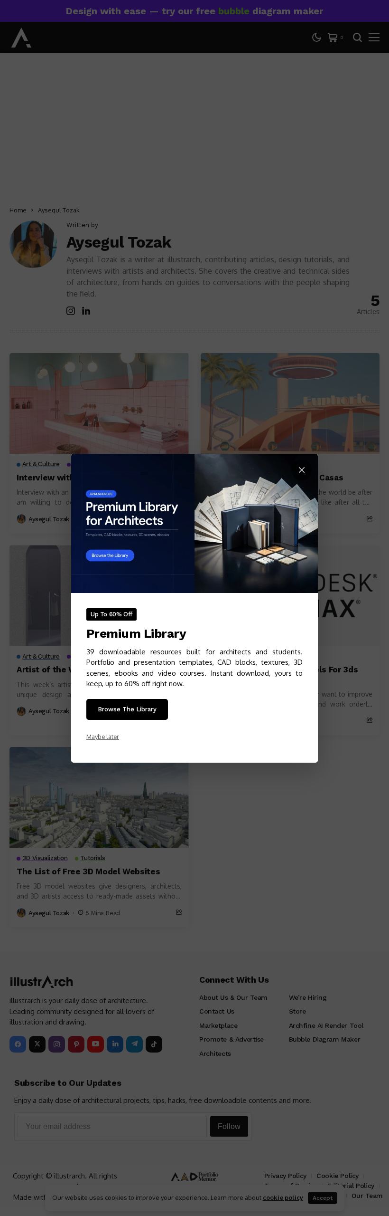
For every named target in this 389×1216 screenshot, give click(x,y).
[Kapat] (301, 470)
